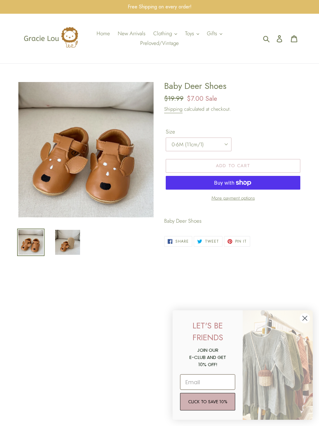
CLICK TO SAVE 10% (207, 402)
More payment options (233, 198)
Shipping (173, 109)
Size (170, 131)
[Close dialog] (304, 318)
